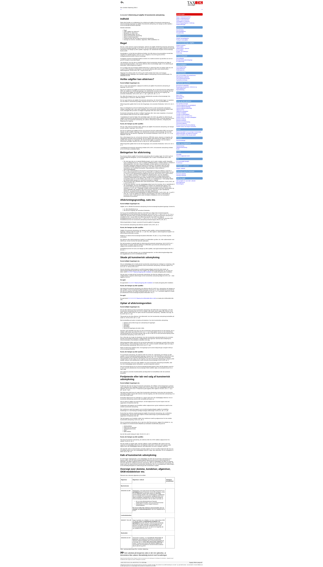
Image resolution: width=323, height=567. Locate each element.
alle (145, 562)
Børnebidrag (179, 98)
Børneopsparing (180, 96)
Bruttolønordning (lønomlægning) (184, 60)
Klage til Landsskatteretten (182, 20)
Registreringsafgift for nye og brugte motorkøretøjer (188, 132)
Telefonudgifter (179, 47)
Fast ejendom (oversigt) (182, 103)
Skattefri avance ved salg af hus (184, 115)
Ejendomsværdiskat (181, 120)
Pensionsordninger (180, 140)
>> (202, 9)
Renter (178, 149)
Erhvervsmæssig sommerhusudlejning (185, 125)
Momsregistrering (180, 182)
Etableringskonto (180, 70)
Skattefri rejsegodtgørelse (182, 38)
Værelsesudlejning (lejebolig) (183, 106)
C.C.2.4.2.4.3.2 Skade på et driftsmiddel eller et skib (142, 298)
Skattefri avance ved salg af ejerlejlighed (186, 117)
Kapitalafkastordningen (181, 80)
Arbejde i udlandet (180, 168)
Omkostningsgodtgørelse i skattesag (185, 23)
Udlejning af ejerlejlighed (182, 111)
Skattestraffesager (180, 24)
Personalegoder (180, 58)
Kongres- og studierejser (182, 51)
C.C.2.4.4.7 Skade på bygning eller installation (139, 272)
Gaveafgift (178, 154)
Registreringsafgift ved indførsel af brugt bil (186, 133)
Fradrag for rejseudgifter (182, 40)
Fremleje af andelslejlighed (182, 114)
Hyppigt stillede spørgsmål (195, 562)
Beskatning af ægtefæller (182, 85)
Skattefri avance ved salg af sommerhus (186, 126)
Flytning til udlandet (181, 173)
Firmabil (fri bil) (180, 33)
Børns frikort (179, 95)
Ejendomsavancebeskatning (183, 122)
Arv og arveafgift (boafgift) (182, 161)
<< (121, 9)
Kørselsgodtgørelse (181, 31)
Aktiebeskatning (180, 146)
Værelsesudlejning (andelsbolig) (184, 108)
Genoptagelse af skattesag (182, 21)
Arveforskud (179, 163)
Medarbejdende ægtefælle (182, 77)
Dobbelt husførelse (180, 45)
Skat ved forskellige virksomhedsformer (186, 75)
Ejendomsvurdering (181, 119)
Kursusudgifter (179, 50)
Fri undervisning (180, 61)
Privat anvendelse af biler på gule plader (186, 135)
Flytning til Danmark (181, 175)
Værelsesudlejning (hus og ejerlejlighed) (186, 105)
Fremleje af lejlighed (181, 112)
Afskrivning (179, 53)
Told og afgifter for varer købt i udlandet (185, 180)
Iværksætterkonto (180, 68)
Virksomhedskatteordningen (183, 78)
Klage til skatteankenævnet (183, 18)
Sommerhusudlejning (181, 123)
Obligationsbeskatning (181, 147)
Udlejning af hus (180, 109)
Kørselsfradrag (179, 30)
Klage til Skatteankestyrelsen (183, 17)
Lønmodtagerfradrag (181, 67)
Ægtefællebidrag (180, 89)
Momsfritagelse (180, 184)
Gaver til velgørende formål (183, 156)
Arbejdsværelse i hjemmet (182, 48)
